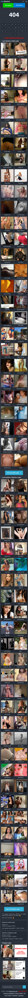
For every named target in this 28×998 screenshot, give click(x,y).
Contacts (14, 995)
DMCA (25, 991)
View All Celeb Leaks (13, 473)
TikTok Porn (19, 5)
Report (20, 991)
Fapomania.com (13, 991)
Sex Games (8, 5)
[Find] (24, 987)
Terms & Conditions (9, 993)
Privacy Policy (19, 993)
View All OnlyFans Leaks (13, 909)
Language (20, 995)
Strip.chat (18, 967)
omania (5, 1)
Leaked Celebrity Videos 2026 (14, 38)
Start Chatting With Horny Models (19, 964)
